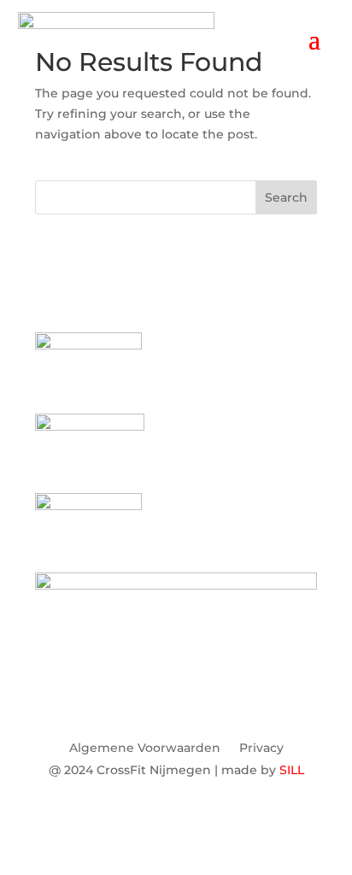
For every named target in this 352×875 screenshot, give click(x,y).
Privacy (261, 748)
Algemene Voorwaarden (144, 748)
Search (286, 197)
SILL (291, 770)
